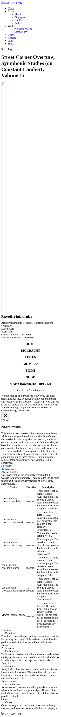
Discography (20, 31)
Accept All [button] (23, 410)
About (17, 14)
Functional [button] (6, 630)
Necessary (10, 469)
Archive (18, 23)
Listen (11, 34)
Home (11, 8)
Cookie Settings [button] (9, 410)
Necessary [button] (6, 465)
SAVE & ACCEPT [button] (11, 714)
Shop (10, 43)
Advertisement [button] (8, 681)
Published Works (23, 28)
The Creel (19, 20)
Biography (19, 17)
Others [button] (4, 699)
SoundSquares (36, 390)
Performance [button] (7, 648)
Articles (12, 37)
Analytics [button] (6, 663)
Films (11, 40)
